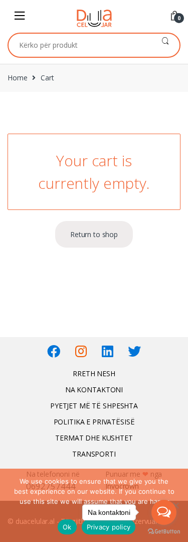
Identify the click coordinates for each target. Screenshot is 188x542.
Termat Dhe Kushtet (93, 438)
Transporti (94, 454)
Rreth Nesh (94, 373)
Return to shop (94, 234)
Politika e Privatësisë (94, 421)
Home (17, 77)
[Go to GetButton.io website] (164, 531)
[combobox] (80, 45)
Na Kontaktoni (94, 389)
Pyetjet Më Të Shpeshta (94, 405)
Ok (67, 527)
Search (165, 45)
